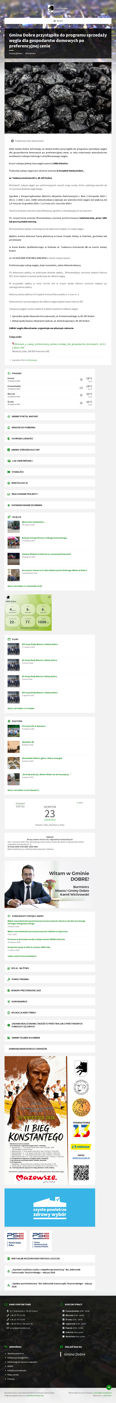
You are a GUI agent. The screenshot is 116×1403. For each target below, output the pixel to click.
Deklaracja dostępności (18, 1357)
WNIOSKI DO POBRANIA (23, 427)
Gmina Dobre (74, 1354)
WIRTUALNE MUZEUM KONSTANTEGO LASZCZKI (35, 1258)
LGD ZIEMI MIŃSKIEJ (22, 460)
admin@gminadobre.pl (102, 1393)
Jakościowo (106, 1395)
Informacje (32, 360)
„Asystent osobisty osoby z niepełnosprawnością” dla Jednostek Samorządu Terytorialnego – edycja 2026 (46, 1271)
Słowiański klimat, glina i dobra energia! (42, 758)
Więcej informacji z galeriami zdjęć (25, 586)
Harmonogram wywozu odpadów (22, 1362)
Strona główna (15, 53)
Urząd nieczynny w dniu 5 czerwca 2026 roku (29, 947)
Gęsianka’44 (28, 742)
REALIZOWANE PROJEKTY (25, 493)
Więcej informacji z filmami (21, 708)
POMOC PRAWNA (20, 979)
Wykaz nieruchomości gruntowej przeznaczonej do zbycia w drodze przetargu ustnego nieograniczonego (46, 922)
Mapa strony (13, 1374)
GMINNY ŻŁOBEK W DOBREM (26, 1037)
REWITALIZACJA (19, 482)
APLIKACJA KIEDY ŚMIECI (23, 1012)
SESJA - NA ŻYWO (20, 968)
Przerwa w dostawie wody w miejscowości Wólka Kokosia (36, 939)
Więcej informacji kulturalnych (23, 790)
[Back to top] (108, 1387)
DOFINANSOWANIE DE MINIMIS (27, 505)
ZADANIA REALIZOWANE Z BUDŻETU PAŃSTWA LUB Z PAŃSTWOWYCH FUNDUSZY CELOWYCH (47, 1025)
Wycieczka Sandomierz (33, 522)
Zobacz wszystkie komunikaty (22, 956)
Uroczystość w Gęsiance (34, 726)
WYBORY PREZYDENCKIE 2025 (26, 990)
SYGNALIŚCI (18, 471)
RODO (10, 1366)
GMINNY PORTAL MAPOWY (25, 416)
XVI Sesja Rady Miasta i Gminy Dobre (40, 644)
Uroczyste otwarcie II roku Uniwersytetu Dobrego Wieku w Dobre (54, 570)
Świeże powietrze (16, 1353)
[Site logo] (58, 11)
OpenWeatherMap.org (34, 1395)
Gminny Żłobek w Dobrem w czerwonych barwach (46, 554)
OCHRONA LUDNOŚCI (22, 438)
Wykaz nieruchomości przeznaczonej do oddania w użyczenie (38, 931)
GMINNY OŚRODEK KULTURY (25, 449)
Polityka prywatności (17, 1370)
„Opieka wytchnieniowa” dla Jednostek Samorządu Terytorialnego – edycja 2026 (52, 1285)
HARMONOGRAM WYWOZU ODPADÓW (28, 1048)
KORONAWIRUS (19, 1001)
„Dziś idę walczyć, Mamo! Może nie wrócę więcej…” (46, 774)
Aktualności (30, 53)
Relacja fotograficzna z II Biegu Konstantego (44, 537)
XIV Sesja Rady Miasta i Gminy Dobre (40, 692)
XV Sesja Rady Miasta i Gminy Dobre (39, 660)
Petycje (11, 1379)
